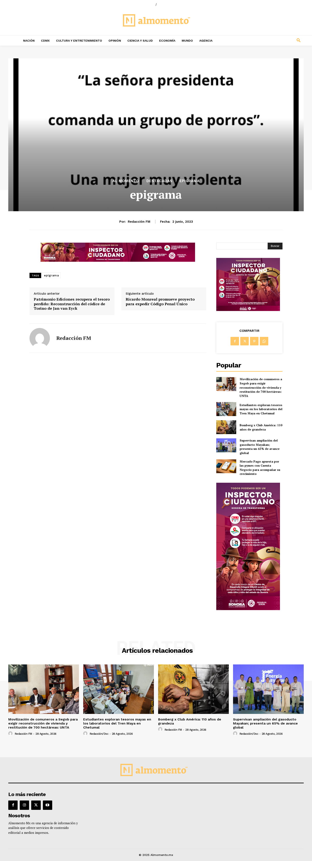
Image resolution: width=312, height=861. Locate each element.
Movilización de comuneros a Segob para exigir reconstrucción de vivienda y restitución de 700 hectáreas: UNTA (261, 387)
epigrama (51, 275)
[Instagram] (24, 805)
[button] (271, 40)
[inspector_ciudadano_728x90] (118, 260)
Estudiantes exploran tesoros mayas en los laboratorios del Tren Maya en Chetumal (261, 409)
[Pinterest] (254, 341)
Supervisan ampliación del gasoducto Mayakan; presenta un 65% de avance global (260, 446)
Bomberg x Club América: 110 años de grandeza (261, 427)
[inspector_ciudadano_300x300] (248, 310)
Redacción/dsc (99, 733)
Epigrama (190, 181)
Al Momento (125, 181)
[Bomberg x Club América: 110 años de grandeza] (226, 427)
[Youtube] (47, 805)
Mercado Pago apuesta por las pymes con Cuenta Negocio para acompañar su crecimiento (260, 467)
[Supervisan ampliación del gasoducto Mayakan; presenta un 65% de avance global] (226, 445)
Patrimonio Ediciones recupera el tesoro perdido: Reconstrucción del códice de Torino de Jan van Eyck (72, 304)
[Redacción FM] (40, 338)
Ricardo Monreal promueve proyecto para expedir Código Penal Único (160, 301)
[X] (244, 341)
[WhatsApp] (264, 341)
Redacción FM (139, 222)
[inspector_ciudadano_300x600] (248, 609)
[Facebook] (234, 341)
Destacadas (159, 181)
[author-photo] (11, 733)
